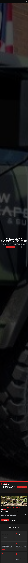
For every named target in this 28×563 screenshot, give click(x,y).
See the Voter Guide (21, 487)
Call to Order (13, 520)
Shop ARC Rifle (4, 520)
